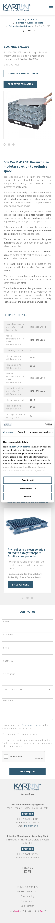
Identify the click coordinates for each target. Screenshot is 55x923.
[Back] (24, 31)
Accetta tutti (28, 480)
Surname (8, 635)
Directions (27, 814)
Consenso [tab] (8, 432)
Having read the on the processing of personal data (25, 726)
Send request (27, 771)
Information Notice (30, 725)
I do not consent (28, 734)
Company (8, 661)
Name (6, 621)
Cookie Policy (27, 906)
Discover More (20, 584)
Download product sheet (23, 73)
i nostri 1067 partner (19, 447)
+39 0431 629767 (29, 854)
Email (6, 648)
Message (8, 700)
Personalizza (26, 488)
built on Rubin (36, 911)
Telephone (9, 674)
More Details (11, 65)
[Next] (35, 31)
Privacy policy (27, 896)
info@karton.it (31, 826)
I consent (9, 734)
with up (17, 911)
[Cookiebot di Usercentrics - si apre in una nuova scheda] (39, 424)
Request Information (20, 84)
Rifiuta (27, 496)
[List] (29, 31)
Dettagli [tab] (21, 432)
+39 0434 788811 (29, 819)
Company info (27, 901)
